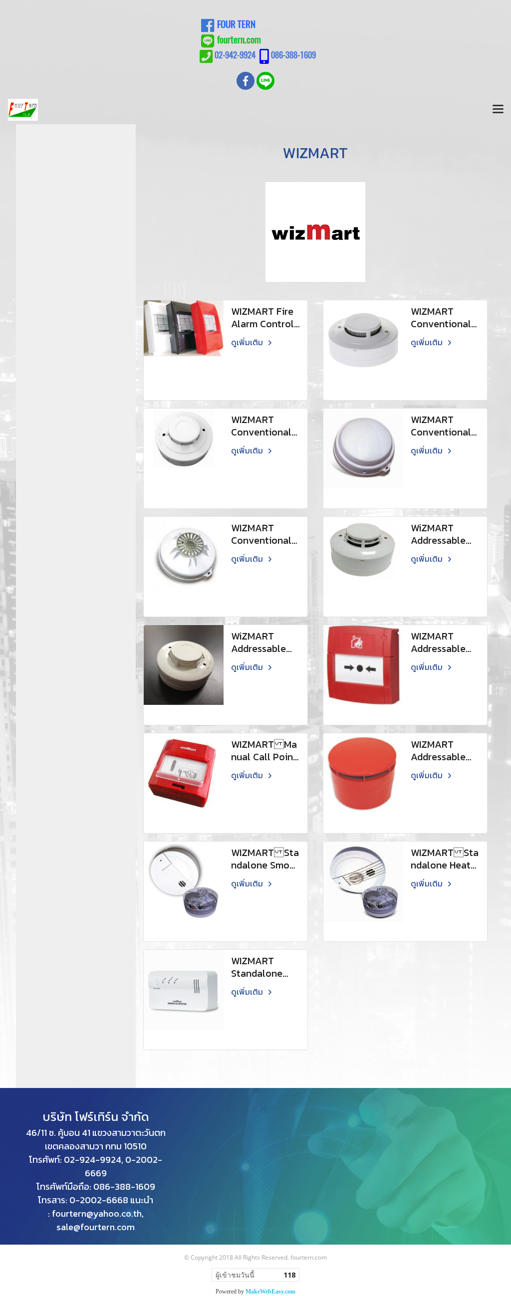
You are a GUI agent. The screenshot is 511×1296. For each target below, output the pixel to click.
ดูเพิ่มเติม (248, 342)
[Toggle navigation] (498, 110)
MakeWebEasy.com (270, 1291)
